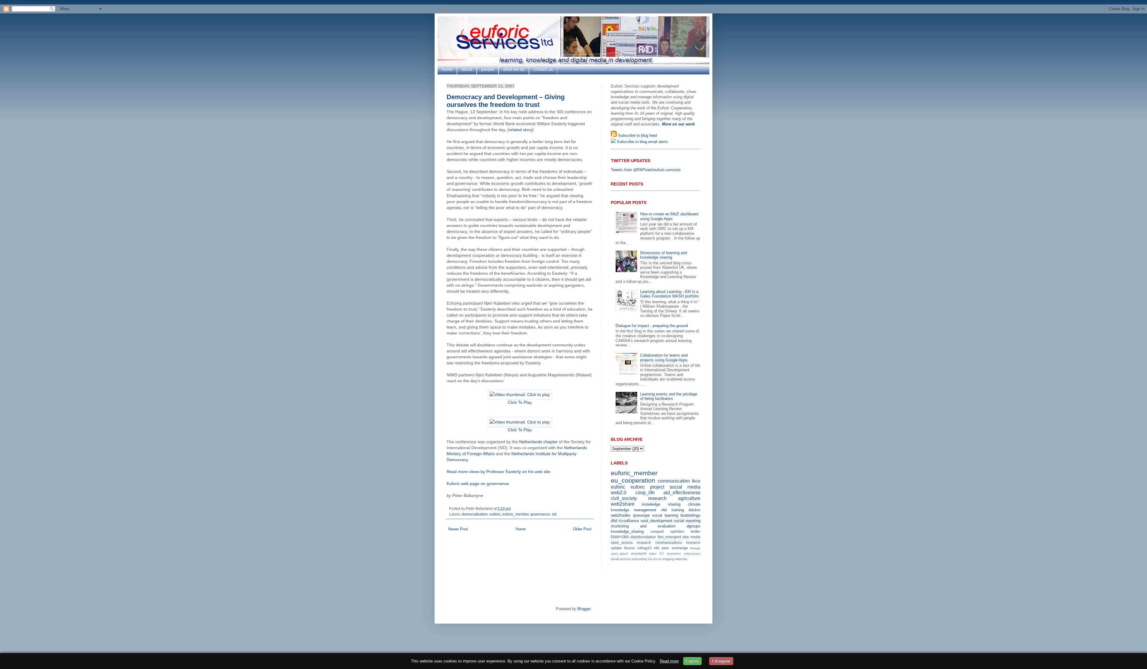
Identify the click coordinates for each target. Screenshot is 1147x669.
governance (540, 514)
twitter (695, 531)
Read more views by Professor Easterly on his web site (498, 471)
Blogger (583, 609)
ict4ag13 (644, 548)
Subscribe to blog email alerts (642, 141)
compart (657, 531)
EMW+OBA (620, 537)
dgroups (693, 526)
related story (520, 129)
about (466, 69)
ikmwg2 (695, 548)
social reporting (687, 520)
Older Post (582, 529)
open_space (619, 553)
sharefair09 (638, 553)
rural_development (656, 520)
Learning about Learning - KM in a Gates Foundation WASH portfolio (669, 294)
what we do (514, 69)
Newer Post (458, 529)
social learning (665, 515)
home (447, 69)
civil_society (624, 498)
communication (674, 481)
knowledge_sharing (627, 531)
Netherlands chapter (538, 441)
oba (686, 537)
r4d (664, 510)
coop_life (645, 492)
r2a (650, 559)
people (487, 69)
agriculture (689, 498)
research (657, 498)
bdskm (694, 510)
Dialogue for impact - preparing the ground (652, 325)
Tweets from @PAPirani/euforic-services (646, 170)
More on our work (678, 124)
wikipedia (681, 559)
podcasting (639, 559)
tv (660, 559)
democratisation (475, 514)
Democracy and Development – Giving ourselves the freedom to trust (506, 100)
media (695, 537)
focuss (629, 548)
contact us (543, 69)
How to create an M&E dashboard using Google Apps (669, 216)
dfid (614, 520)
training (677, 510)
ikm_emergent (669, 537)
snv (655, 559)
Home (521, 529)
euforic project (648, 487)
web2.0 (618, 492)
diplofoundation (643, 537)
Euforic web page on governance (478, 483)
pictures (625, 559)
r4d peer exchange (671, 548)
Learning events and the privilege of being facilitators (668, 396)
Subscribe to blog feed (637, 135)
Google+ (19, 2)
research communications (659, 542)
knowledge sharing (661, 504)
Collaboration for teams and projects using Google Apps (664, 357)
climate (694, 504)
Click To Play (520, 402)
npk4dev (677, 531)
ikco (696, 481)
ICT (661, 553)
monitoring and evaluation (643, 526)
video (653, 553)
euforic (495, 514)
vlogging (668, 559)
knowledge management (633, 510)
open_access (622, 542)
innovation (674, 553)
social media (685, 487)
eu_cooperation (633, 480)
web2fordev (621, 515)
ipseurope (641, 515)
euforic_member (515, 514)
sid (554, 514)
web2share (622, 504)
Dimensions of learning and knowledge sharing (663, 255)
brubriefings (690, 515)
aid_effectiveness (681, 492)
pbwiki (615, 559)
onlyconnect (692, 553)
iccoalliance (629, 520)
